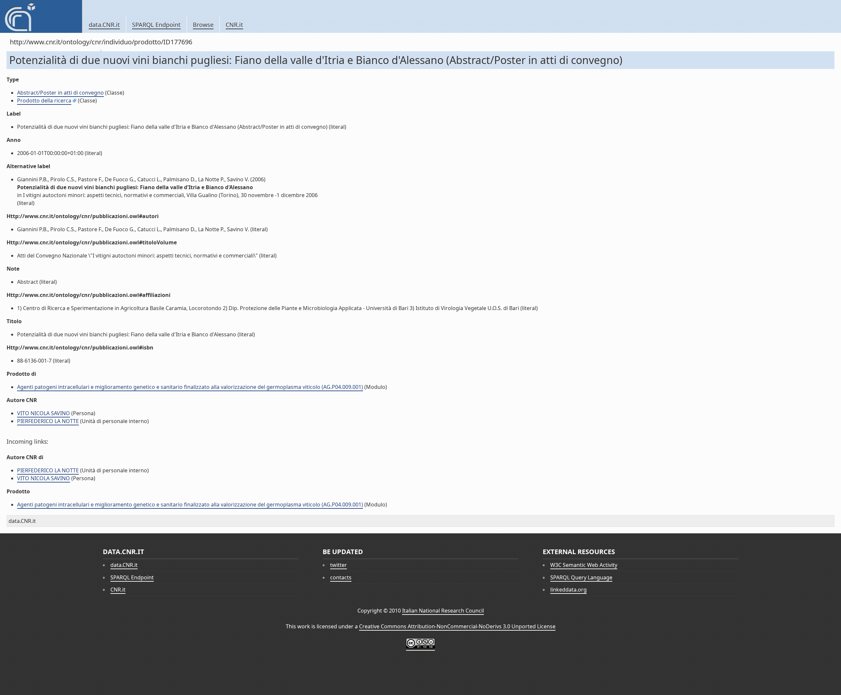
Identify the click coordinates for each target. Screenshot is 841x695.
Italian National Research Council (443, 610)
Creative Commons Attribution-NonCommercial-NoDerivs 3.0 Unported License (457, 626)
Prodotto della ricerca (44, 100)
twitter (338, 565)
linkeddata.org (568, 589)
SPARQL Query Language (581, 577)
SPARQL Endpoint (156, 25)
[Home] (41, 16)
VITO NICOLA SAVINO (43, 413)
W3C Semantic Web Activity (583, 565)
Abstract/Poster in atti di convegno (60, 92)
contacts (341, 577)
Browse (203, 25)
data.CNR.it (104, 25)
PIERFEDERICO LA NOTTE (48, 421)
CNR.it (234, 25)
